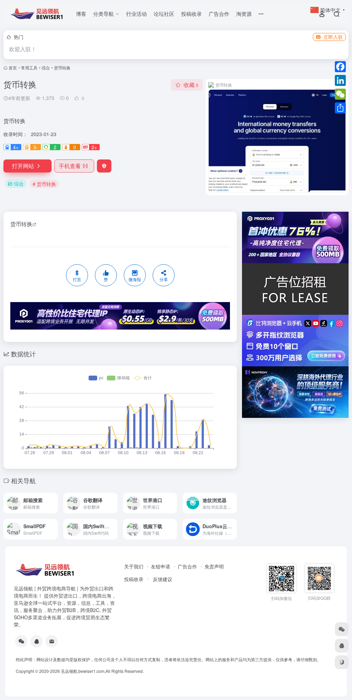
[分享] (340, 108)
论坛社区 (164, 13)
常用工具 (29, 67)
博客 (81, 13)
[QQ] (36, 641)
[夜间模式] (342, 662)
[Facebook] (340, 67)
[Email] (51, 641)
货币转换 (21, 224)
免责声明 (214, 566)
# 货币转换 (44, 183)
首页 (13, 67)
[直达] (52, 498)
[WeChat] (340, 94)
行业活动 (136, 13)
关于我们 (133, 566)
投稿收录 (191, 13)
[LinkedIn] (340, 80)
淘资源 (244, 13)
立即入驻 (333, 36)
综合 (46, 67)
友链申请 (160, 566)
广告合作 (219, 13)
